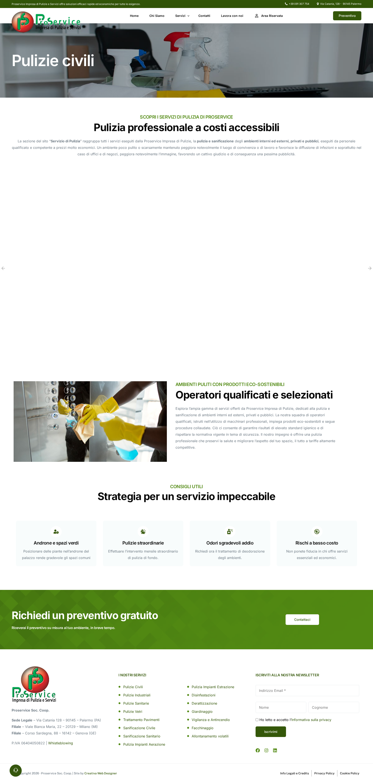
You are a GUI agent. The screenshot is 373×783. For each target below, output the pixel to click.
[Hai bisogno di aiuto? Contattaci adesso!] (16, 771)
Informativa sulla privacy (311, 720)
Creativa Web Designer (100, 773)
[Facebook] (257, 750)
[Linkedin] (275, 750)
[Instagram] (266, 750)
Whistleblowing (60, 743)
